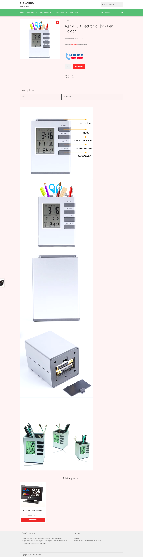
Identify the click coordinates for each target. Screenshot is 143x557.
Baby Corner (74, 12)
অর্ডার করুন (79, 66)
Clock (72, 77)
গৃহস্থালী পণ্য (30, 12)
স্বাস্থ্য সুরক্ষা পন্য (44, 12)
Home (22, 12)
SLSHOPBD (27, 3)
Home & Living (59, 12)
